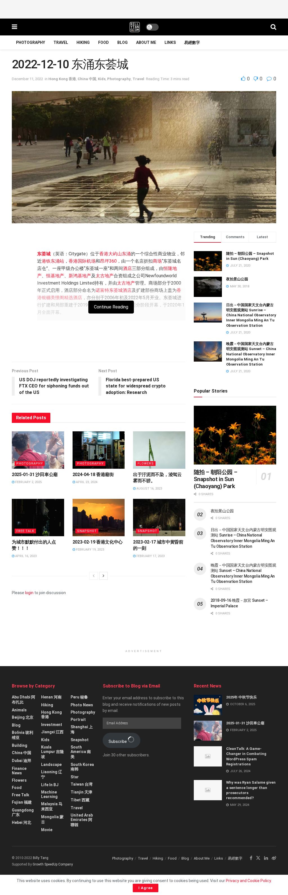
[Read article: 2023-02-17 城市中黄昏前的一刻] (159, 517)
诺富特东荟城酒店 (114, 290)
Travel (60, 42)
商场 (157, 261)
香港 (103, 253)
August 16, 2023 (149, 488)
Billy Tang (40, 858)
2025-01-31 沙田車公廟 (35, 474)
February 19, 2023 (89, 549)
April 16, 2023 (25, 556)
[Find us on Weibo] (274, 858)
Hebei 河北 (21, 822)
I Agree (145, 888)
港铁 (46, 261)
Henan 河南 (51, 697)
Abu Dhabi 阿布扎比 (23, 699)
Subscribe (118, 741)
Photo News (82, 705)
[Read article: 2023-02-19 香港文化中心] (99, 517)
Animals (19, 710)
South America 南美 (81, 752)
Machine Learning (49, 794)
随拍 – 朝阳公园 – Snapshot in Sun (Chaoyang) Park (215, 479)
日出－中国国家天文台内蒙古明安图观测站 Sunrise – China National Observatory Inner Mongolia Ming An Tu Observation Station (251, 315)
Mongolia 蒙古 (52, 819)
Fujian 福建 (22, 802)
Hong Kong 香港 (62, 79)
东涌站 (57, 261)
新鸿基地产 (80, 275)
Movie (46, 830)
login (29, 592)
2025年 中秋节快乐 (241, 697)
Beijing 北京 (22, 717)
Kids (101, 79)
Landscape (51, 764)
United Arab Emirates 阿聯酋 (82, 820)
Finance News (19, 770)
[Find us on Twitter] (258, 858)
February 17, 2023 (150, 556)
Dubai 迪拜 (21, 760)
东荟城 (44, 253)
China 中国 (87, 79)
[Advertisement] (144, 8)
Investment (51, 724)
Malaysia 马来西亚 (51, 806)
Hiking (83, 42)
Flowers (146, 463)
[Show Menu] (14, 27)
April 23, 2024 (86, 482)
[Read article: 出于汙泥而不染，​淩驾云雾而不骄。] (159, 450)
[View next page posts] (103, 576)
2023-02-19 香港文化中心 (98, 542)
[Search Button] (273, 27)
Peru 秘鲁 (79, 697)
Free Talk (25, 531)
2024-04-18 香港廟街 (93, 474)
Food (103, 42)
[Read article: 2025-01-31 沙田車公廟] (38, 450)
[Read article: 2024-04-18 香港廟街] (99, 450)
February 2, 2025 (28, 482)
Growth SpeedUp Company (53, 864)
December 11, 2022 (27, 79)
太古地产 (105, 275)
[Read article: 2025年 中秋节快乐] (208, 705)
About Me (146, 42)
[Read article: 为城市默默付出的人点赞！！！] (38, 517)
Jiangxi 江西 (52, 732)
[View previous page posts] (93, 576)
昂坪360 (108, 261)
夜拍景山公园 (237, 279)
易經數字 (192, 42)
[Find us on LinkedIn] (266, 858)
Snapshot (87, 531)
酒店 (127, 268)
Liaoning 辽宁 (51, 774)
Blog (122, 42)
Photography (30, 42)
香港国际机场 (82, 261)
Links (170, 42)
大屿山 (115, 253)
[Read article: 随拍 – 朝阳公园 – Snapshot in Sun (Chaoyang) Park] (235, 435)
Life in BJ (49, 785)
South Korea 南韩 (82, 766)
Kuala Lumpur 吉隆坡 (52, 752)
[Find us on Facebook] (251, 858)
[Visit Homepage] (134, 27)
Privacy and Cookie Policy (248, 880)
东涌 (126, 253)
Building (19, 745)
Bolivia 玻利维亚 (22, 735)
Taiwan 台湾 (82, 784)
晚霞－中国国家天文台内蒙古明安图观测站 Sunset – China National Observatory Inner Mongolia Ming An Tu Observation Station (251, 354)
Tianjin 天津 (81, 792)
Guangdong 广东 (23, 812)
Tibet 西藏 (80, 800)
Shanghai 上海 (82, 729)
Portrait (78, 719)
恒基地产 (55, 275)
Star (75, 777)
